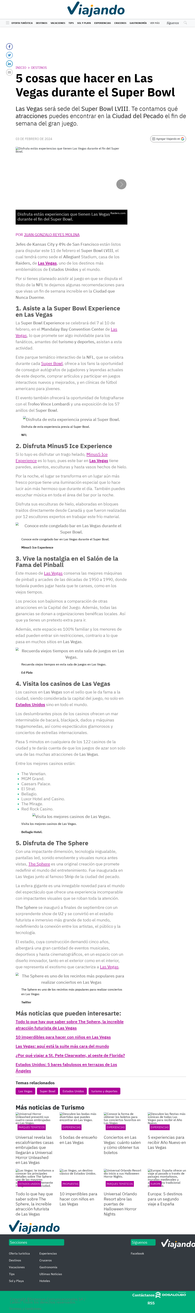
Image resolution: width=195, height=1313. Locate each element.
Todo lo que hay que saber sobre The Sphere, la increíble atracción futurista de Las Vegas (34, 1204)
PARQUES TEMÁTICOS (120, 1184)
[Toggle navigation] (6, 23)
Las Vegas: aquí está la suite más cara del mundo (62, 1046)
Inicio (21, 68)
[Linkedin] (9, 63)
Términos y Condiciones (25, 1309)
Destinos (41, 23)
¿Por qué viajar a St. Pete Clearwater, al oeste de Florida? (70, 1055)
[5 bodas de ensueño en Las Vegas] (79, 1123)
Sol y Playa (84, 23)
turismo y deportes (104, 1091)
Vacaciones (58, 23)
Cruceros (120, 23)
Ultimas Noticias (50, 1274)
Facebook (137, 1253)
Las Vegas (47, 263)
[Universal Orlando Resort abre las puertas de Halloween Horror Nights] (123, 1179)
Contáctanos (143, 1295)
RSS (151, 1303)
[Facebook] (9, 46)
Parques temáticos (31, 1127)
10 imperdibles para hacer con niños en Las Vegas (63, 1037)
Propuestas (70, 1184)
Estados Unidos (30, 704)
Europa (156, 1184)
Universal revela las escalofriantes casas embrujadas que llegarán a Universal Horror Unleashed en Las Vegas (35, 1149)
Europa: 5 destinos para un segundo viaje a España (165, 1199)
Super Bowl (47, 1091)
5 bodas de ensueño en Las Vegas (78, 1139)
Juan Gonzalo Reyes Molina (52, 234)
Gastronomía (138, 23)
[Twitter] (9, 55)
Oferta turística (22, 23)
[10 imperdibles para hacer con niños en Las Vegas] (79, 1179)
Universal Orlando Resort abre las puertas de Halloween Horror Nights (120, 1204)
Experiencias (102, 23)
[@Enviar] (9, 72)
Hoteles (44, 1281)
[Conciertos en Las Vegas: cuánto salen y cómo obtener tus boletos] (123, 1123)
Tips (71, 23)
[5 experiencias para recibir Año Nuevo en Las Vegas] (167, 1123)
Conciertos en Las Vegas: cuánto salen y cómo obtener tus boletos (122, 1144)
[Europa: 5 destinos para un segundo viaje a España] (167, 1179)
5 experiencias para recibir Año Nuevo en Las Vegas (167, 1142)
